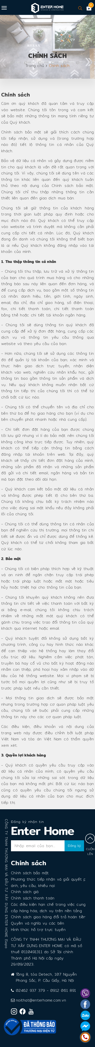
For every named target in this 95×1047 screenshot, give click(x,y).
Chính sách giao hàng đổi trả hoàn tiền (48, 917)
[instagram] (15, 1012)
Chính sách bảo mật (30, 873)
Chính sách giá (25, 892)
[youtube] (32, 1012)
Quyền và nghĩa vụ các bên (37, 923)
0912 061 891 (63, 990)
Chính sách (15, 94)
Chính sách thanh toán (32, 898)
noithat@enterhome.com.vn (41, 1000)
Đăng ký (74, 845)
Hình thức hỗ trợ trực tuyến (38, 929)
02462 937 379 (30, 990)
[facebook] (23, 1012)
